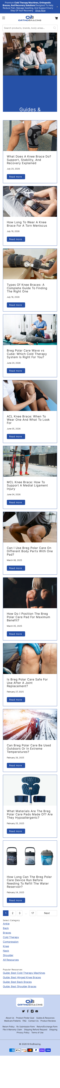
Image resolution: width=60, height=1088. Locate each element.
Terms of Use (37, 1032)
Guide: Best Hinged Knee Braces (22, 977)
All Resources (11, 959)
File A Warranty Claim (12, 1029)
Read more (16, 176)
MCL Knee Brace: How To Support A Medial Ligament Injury (27, 485)
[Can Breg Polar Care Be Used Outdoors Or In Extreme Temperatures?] (30, 724)
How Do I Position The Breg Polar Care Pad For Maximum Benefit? (28, 617)
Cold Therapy (11, 937)
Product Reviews (48, 1021)
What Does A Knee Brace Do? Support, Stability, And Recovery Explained (29, 160)
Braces (7, 932)
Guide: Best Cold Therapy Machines (24, 972)
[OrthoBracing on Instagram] (32, 1012)
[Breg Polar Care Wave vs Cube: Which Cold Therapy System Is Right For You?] (30, 329)
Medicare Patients (12, 1021)
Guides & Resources (45, 1018)
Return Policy (9, 1026)
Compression (11, 941)
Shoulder (8, 955)
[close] (57, 6)
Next (47, 913)
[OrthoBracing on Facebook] (27, 1012)
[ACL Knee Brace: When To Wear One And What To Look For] (30, 395)
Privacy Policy (23, 1032)
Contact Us (33, 1021)
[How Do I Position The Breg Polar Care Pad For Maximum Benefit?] (30, 593)
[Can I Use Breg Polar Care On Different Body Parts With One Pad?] (30, 527)
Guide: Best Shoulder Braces (19, 986)
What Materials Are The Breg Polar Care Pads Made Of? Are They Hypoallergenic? (30, 814)
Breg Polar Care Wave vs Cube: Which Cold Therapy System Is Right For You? (27, 354)
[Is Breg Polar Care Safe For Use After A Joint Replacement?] (30, 658)
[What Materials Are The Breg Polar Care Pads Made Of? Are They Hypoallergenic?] (30, 790)
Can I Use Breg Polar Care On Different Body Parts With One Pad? (30, 551)
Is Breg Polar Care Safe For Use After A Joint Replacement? (27, 683)
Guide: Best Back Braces (17, 981)
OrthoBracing (33, 1044)
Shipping (53, 1029)
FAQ (24, 1021)
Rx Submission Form (25, 1026)
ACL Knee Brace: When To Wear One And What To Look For (28, 420)
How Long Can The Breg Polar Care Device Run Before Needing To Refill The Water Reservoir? (29, 881)
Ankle (6, 923)
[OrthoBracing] (30, 18)
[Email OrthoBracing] (36, 1012)
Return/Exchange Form (47, 1026)
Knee (6, 946)
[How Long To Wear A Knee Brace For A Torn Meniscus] (30, 201)
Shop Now (40, 10)
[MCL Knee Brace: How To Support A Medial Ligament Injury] (30, 461)
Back (6, 928)
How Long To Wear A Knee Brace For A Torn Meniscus (27, 223)
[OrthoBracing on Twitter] (23, 1012)
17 (32, 913)
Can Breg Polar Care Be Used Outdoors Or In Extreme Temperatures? (29, 749)
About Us (10, 1018)
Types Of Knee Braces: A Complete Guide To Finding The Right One (27, 288)
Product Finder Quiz (25, 1018)
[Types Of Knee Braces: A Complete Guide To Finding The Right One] (30, 264)
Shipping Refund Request (35, 1029)
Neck (6, 950)
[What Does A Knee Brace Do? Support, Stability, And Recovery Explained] (30, 135)
